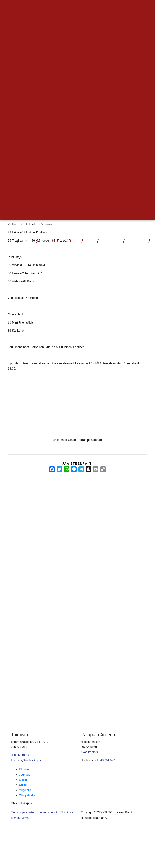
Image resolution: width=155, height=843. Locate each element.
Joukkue (45, 241)
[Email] (95, 469)
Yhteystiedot (136, 241)
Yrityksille (25, 790)
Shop (76, 241)
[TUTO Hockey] (148, 227)
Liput (11, 241)
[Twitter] (59, 469)
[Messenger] (74, 469)
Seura (88, 241)
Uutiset (62, 241)
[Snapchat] (88, 469)
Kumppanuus (109, 241)
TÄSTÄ (93, 363)
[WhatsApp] (66, 469)
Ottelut (25, 241)
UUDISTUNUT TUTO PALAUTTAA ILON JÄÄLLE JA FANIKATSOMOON (125, 502)
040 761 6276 (107, 760)
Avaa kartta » (89, 752)
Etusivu (24, 769)
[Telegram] (81, 469)
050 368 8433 (20, 755)
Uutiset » (134, 7)
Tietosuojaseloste (22, 812)
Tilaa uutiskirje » (21, 803)
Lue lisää (17, 546)
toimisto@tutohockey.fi (26, 760)
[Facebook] (52, 469)
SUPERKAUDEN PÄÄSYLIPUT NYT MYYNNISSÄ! (21, 502)
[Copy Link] (103, 469)
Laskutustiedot (47, 812)
